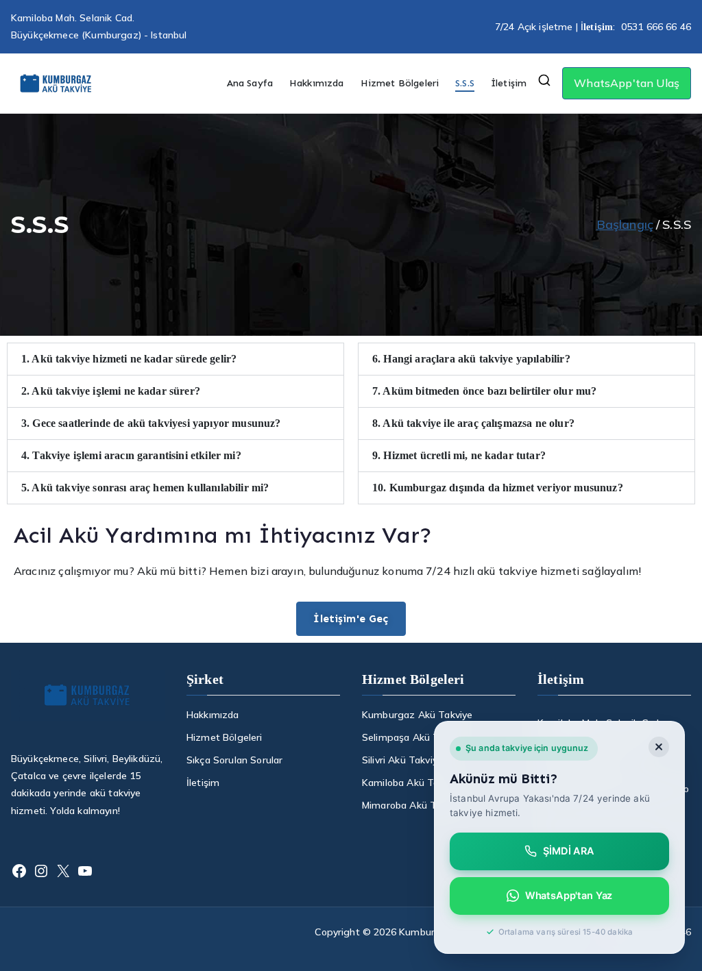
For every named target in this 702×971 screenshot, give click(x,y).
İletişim (508, 83)
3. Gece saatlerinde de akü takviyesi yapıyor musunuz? (150, 423)
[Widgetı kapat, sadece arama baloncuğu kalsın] (659, 747)
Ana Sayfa (250, 83)
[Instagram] (41, 871)
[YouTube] (85, 871)
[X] (63, 871)
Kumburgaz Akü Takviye (417, 715)
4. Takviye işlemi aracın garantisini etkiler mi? (131, 455)
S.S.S (464, 83)
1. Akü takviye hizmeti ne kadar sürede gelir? (129, 359)
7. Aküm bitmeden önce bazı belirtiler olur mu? (484, 391)
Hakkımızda (316, 83)
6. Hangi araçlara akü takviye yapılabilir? (471, 359)
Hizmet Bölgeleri (400, 83)
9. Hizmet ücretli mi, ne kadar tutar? (459, 455)
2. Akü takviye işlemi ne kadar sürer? (110, 391)
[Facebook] (19, 871)
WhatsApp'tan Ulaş (626, 83)
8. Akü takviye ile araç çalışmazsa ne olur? (473, 423)
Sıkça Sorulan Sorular (234, 760)
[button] (175, 359)
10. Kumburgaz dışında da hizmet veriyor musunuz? (497, 487)
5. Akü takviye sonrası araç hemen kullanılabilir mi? (145, 487)
